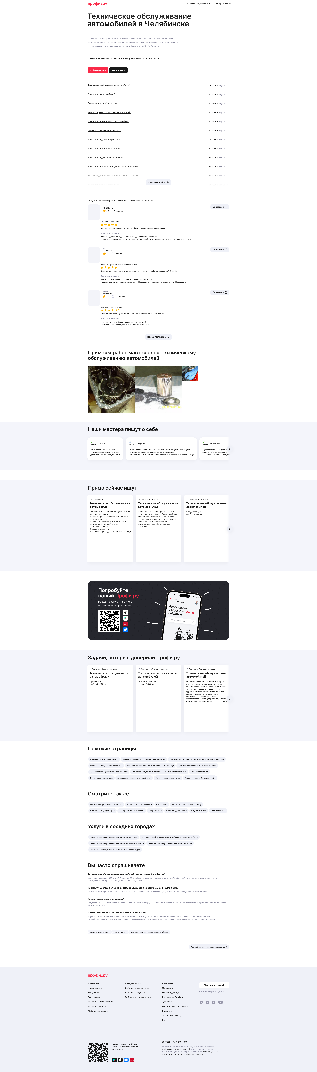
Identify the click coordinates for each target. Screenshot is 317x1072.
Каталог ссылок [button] (96, 1006)
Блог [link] (164, 1020)
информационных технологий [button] (176, 1049)
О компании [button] (168, 987)
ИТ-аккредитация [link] (171, 992)
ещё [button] (118, 454)
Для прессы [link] (168, 1001)
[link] (98, 70)
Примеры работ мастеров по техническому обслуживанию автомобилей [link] (142, 355)
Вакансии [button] (167, 1010)
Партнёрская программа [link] (175, 1006)
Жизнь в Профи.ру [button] (171, 1015)
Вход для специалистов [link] (137, 992)
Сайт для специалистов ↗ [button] (138, 987)
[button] (219, 206)
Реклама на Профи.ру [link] (173, 997)
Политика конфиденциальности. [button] (189, 1054)
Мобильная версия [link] (98, 1010)
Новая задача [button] (95, 987)
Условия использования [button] (100, 1001)
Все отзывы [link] (94, 997)
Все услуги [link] (93, 992)
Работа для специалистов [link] (138, 997)
